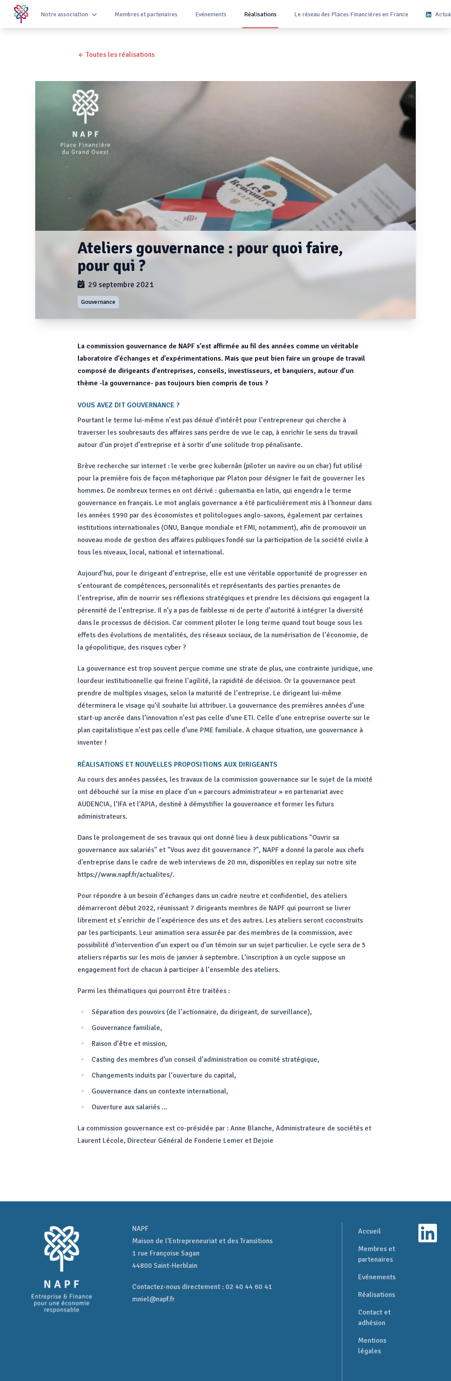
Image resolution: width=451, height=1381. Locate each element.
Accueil (369, 1231)
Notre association (64, 14)
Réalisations (260, 14)
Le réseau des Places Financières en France (351, 14)
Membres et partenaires (146, 14)
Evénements (210, 14)
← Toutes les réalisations (116, 54)
